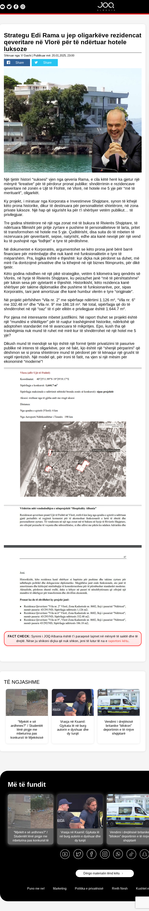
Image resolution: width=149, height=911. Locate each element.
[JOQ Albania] (108, 8)
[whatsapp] (118, 854)
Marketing (60, 888)
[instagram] (104, 854)
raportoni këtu (118, 641)
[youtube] (65, 854)
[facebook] (91, 854)
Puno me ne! (36, 888)
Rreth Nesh (120, 888)
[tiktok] (131, 854)
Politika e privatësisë (89, 888)
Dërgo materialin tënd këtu (101, 873)
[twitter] (78, 854)
